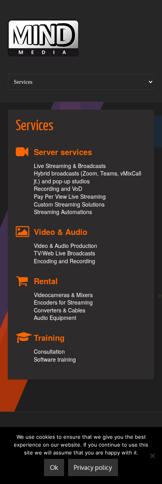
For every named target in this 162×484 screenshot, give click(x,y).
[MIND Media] (43, 40)
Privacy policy (93, 467)
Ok (54, 467)
